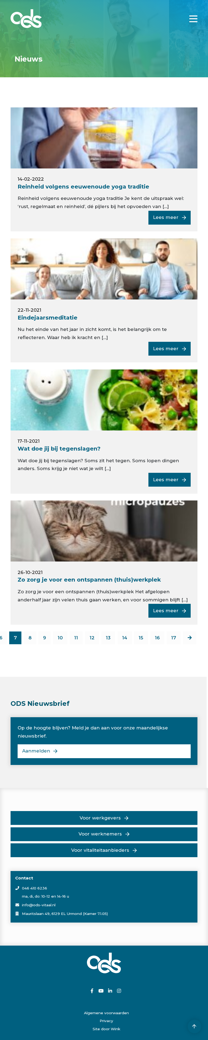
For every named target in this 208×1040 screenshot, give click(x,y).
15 (141, 637)
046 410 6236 (34, 888)
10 (60, 637)
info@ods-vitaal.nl (39, 905)
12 (92, 637)
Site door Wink (106, 1029)
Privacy (106, 1021)
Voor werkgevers (100, 818)
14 (124, 637)
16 (157, 637)
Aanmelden (36, 751)
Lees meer (165, 217)
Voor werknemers (100, 834)
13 (108, 637)
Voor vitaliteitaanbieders (100, 850)
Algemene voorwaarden (106, 1013)
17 (173, 637)
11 (76, 637)
